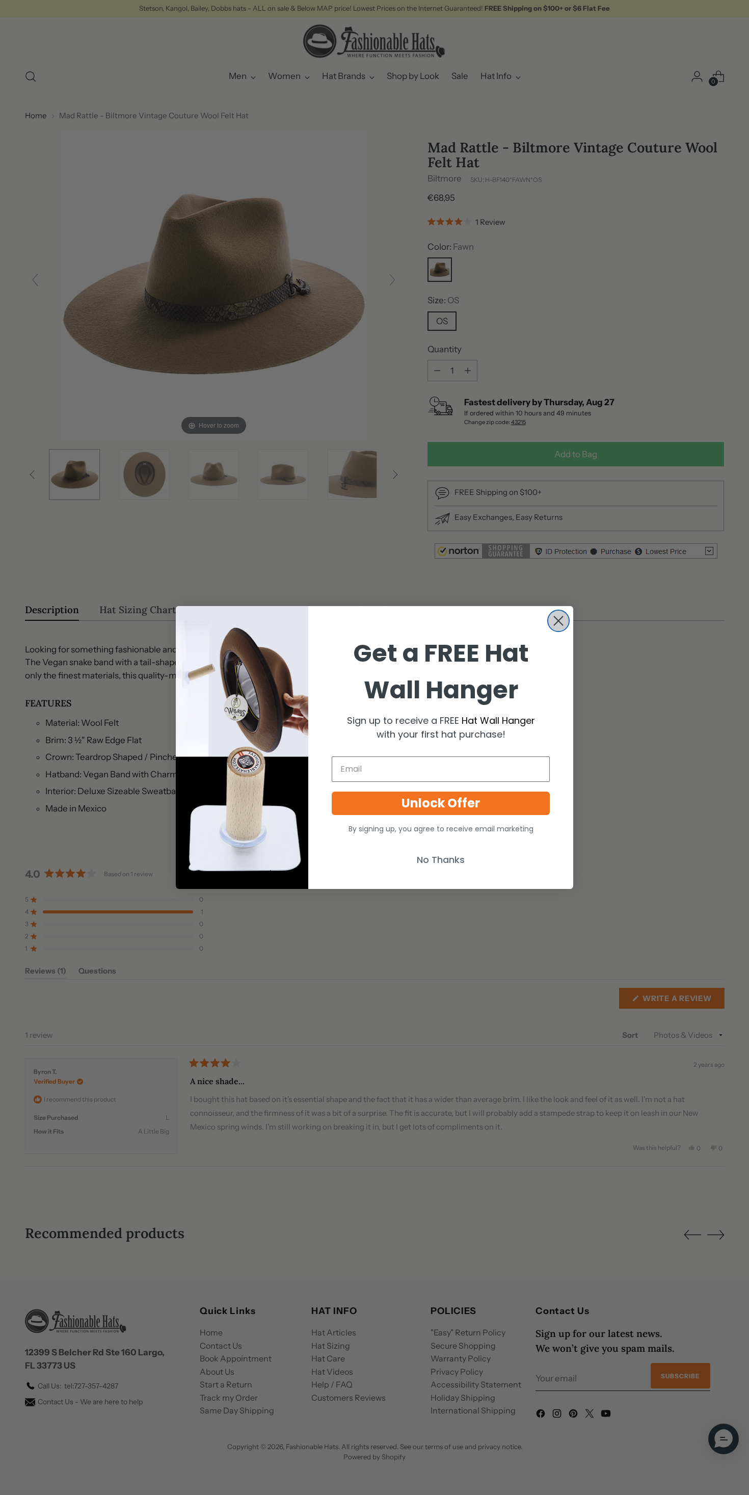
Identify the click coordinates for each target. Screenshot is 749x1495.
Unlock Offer (441, 803)
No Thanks (441, 859)
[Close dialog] (558, 621)
